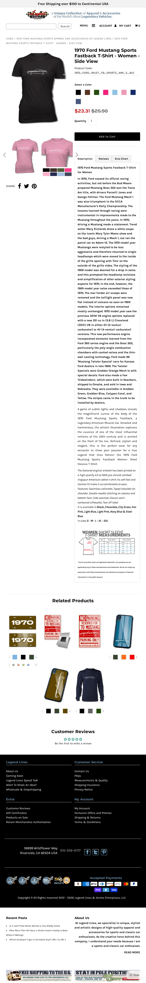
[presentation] (36, 657)
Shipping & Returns (88, 817)
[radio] (78, 92)
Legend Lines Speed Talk (22, 780)
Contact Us (82, 771)
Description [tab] (85, 158)
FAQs (78, 775)
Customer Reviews (18, 808)
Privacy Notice (84, 789)
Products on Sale (17, 817)
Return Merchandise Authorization (28, 822)
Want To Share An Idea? (21, 785)
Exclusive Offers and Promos (93, 813)
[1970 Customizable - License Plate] (22, 649)
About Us (12, 771)
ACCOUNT (106, 25)
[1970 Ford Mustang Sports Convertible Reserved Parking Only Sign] (89, 649)
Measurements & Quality (91, 780)
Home (9, 38)
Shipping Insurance (87, 785)
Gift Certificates (16, 813)
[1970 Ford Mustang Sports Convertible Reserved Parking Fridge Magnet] (56, 649)
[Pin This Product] (34, 186)
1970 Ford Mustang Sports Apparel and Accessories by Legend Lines (64, 38)
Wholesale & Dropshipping (23, 789)
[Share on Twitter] (26, 186)
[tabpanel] (107, 372)
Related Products (73, 600)
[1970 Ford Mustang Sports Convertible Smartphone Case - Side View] (56, 703)
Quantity (80, 121)
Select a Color (83, 84)
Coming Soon (14, 775)
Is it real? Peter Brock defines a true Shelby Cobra (34, 926)
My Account (82, 808)
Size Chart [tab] (121, 158)
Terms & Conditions (88, 822)
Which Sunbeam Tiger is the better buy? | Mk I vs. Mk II (37, 939)
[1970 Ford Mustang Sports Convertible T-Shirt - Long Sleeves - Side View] (89, 703)
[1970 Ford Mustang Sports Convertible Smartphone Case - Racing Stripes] (123, 649)
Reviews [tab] (104, 158)
